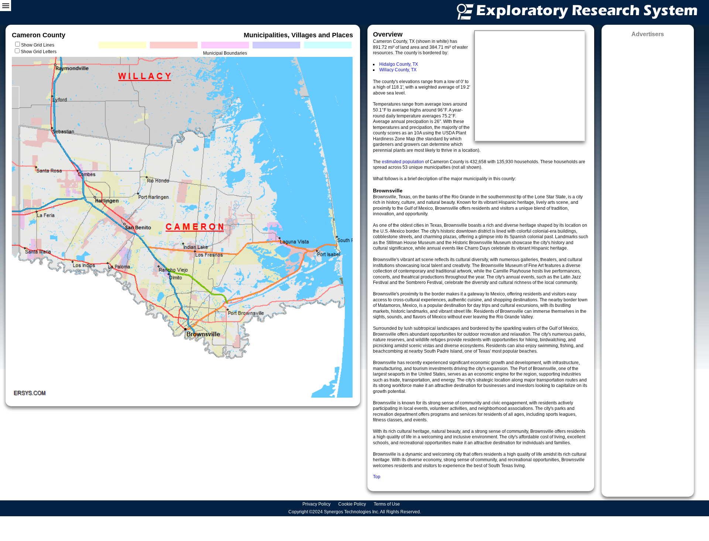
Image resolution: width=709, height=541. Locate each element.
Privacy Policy (317, 504)
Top (376, 476)
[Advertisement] (647, 264)
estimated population (403, 161)
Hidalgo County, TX (398, 64)
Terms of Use (387, 504)
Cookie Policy (352, 504)
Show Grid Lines (38, 45)
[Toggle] (5, 5)
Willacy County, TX (398, 69)
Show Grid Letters (38, 51)
